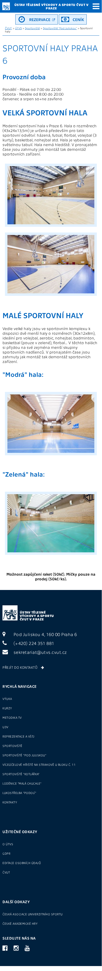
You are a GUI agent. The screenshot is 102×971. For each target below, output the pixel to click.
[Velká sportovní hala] (51, 227)
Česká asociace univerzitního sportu (32, 914)
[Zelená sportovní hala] (51, 555)
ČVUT (8, 28)
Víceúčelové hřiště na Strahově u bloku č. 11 (39, 764)
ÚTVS (18, 28)
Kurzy (7, 708)
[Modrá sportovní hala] (51, 456)
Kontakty (9, 802)
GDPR (6, 853)
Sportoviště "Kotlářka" (20, 774)
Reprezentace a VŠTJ (18, 736)
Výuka (7, 698)
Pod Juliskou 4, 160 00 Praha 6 (44, 634)
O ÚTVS (7, 844)
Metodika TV (12, 717)
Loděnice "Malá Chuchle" (21, 783)
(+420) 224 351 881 (33, 643)
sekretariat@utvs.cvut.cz (39, 652)
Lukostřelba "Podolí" (19, 792)
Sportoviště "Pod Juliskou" (60, 28)
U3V (5, 727)
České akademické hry (20, 923)
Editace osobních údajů (21, 863)
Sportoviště (32, 28)
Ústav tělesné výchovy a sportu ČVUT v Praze (37, 615)
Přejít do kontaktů (20, 667)
